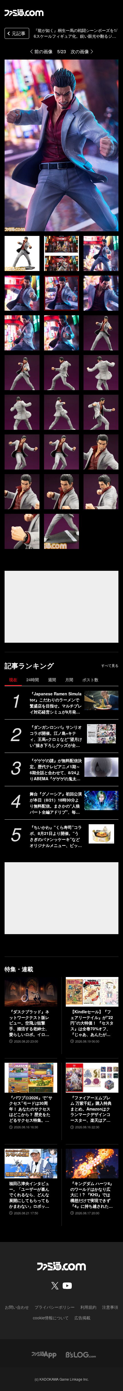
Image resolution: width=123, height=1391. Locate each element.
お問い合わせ (17, 1307)
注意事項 (110, 1307)
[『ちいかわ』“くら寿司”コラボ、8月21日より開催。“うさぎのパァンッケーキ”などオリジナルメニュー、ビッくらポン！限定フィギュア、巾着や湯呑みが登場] (101, 834)
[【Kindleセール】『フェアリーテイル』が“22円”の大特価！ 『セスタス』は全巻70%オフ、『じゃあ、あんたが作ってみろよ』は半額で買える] (92, 992)
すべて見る (109, 665)
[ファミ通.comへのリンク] (24, 12)
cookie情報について (51, 1318)
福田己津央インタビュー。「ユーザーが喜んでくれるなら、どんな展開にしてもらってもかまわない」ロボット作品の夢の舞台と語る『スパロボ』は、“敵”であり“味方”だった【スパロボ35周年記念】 (29, 1195)
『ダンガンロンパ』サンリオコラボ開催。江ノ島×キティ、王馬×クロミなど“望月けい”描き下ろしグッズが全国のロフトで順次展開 (56, 736)
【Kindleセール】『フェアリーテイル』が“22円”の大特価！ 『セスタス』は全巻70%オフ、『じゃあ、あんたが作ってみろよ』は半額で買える (92, 1023)
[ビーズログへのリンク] (81, 1354)
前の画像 (43, 51)
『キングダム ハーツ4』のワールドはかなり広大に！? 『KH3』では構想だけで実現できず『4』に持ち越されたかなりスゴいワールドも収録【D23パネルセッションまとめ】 (92, 1195)
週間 (52, 679)
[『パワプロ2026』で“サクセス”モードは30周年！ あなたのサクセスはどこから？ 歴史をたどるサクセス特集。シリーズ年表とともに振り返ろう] (31, 1078)
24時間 (32, 679)
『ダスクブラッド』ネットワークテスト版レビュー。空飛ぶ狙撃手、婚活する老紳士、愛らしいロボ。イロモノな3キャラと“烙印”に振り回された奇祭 (30, 1023)
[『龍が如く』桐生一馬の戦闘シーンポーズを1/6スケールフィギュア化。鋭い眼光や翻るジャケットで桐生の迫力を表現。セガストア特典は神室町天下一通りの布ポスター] (22, 253)
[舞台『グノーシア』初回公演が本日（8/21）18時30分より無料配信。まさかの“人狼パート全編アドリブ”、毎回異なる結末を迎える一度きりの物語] (101, 800)
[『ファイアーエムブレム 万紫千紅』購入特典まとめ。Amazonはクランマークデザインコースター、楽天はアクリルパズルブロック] (92, 1078)
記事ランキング (29, 665)
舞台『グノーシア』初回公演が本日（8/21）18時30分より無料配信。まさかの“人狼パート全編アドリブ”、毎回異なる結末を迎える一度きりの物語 (56, 803)
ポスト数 (90, 679)
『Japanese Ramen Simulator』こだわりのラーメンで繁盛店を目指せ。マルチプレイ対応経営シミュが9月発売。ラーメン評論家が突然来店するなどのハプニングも (56, 703)
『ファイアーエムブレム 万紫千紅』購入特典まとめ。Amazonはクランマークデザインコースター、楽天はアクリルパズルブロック (91, 1109)
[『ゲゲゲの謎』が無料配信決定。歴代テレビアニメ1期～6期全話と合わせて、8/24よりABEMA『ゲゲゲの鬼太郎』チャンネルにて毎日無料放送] (101, 767)
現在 (13, 679)
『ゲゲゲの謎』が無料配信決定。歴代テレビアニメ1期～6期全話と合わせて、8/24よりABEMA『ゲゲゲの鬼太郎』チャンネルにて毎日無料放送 (56, 769)
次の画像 (80, 51)
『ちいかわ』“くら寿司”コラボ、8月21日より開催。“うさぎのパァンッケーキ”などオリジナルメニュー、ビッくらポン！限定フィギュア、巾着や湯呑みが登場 (56, 836)
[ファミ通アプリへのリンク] (44, 1354)
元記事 (18, 33)
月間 (69, 679)
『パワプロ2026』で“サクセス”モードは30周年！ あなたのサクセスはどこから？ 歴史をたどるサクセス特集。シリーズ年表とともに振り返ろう (30, 1109)
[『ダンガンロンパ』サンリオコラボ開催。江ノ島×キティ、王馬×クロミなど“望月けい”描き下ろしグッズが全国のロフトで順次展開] (101, 733)
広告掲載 (82, 1318)
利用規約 (88, 1307)
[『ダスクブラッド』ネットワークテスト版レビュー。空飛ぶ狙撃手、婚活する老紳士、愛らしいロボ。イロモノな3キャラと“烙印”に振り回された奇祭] (31, 992)
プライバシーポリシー (55, 1307)
